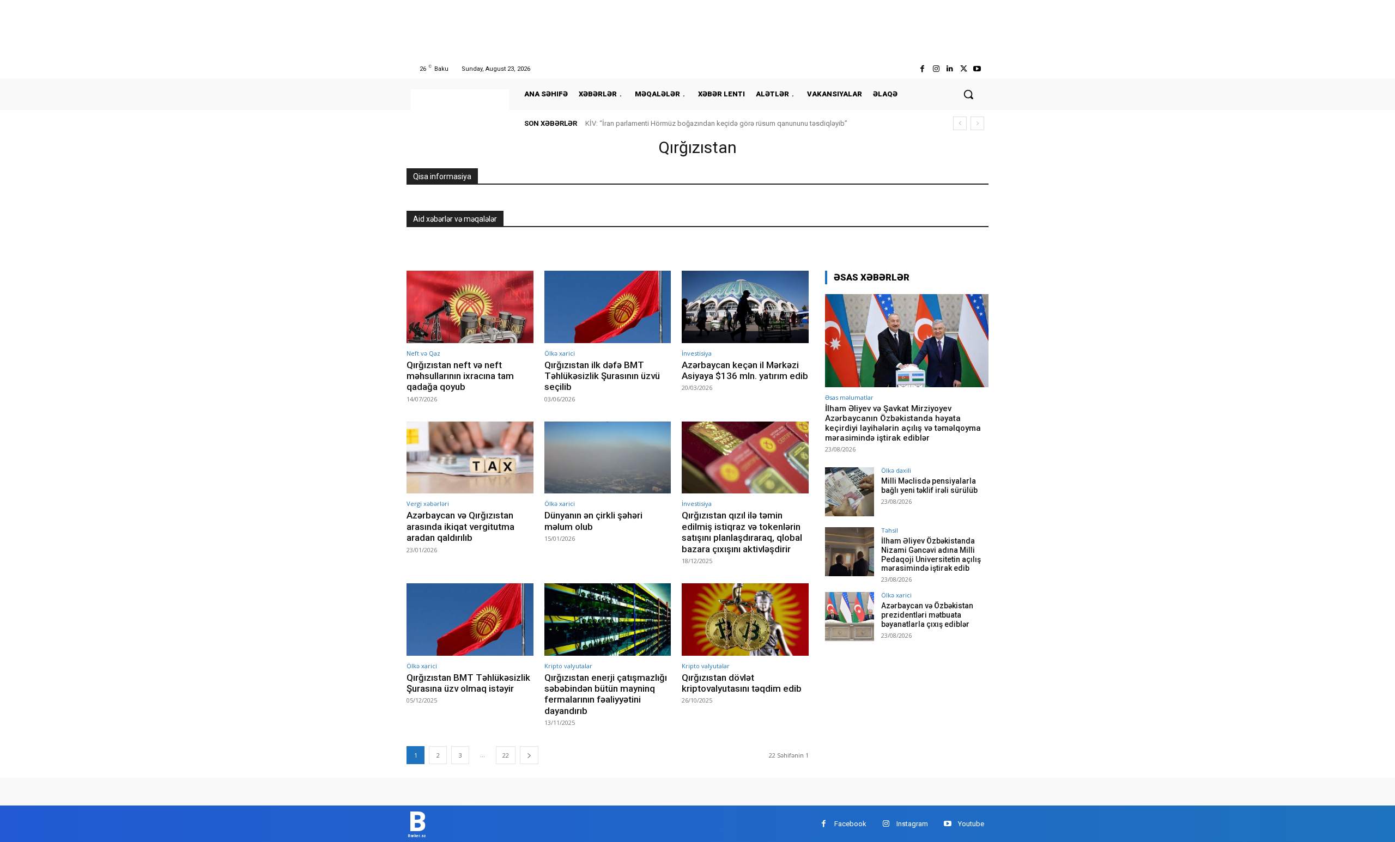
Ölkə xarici (559, 353)
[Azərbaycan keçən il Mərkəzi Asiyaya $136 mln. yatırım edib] (745, 307)
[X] (964, 69)
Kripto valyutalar (568, 666)
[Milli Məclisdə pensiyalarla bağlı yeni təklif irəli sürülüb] (849, 491)
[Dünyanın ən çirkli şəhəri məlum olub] (607, 458)
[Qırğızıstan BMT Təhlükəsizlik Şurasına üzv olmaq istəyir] (470, 619)
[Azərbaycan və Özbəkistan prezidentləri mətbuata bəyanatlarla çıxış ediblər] (849, 616)
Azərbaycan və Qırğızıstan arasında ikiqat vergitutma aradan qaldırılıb (460, 526)
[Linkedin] (949, 69)
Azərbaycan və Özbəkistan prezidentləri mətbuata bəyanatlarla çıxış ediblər (927, 615)
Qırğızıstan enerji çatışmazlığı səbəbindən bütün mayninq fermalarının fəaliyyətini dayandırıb (605, 694)
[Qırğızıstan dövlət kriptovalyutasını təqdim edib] (745, 619)
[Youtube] (977, 69)
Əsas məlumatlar (849, 397)
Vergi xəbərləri (428, 504)
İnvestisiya (697, 353)
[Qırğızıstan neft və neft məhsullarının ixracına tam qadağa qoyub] (470, 307)
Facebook (850, 824)
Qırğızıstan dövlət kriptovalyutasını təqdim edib (742, 683)
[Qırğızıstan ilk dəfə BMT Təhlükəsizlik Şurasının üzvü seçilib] (607, 307)
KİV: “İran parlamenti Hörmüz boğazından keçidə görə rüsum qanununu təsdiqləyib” (716, 123)
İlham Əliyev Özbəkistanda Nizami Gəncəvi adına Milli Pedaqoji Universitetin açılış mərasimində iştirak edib (931, 554)
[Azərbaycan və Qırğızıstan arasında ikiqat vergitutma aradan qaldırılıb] (470, 458)
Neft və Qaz (423, 353)
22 (505, 755)
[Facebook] (922, 69)
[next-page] (529, 755)
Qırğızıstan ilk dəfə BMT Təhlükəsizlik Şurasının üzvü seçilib (602, 376)
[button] (968, 94)
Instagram (912, 824)
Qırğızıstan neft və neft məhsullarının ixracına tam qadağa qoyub (460, 376)
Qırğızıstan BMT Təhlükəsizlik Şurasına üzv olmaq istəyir (468, 683)
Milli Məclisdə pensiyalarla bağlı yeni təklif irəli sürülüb (929, 486)
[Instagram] (936, 69)
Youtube (971, 824)
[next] (977, 123)
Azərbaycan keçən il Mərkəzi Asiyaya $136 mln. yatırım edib (745, 370)
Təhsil (889, 530)
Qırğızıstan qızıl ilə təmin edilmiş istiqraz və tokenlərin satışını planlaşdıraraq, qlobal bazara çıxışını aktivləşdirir (742, 532)
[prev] (960, 123)
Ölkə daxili (896, 470)
